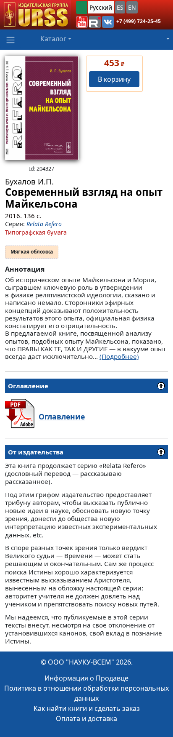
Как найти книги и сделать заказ (87, 708)
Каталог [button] (53, 38)
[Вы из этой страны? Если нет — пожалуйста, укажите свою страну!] (81, 7)
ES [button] (120, 7)
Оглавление (62, 416)
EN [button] (132, 7)
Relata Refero (44, 224)
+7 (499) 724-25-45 (138, 21)
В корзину (114, 79)
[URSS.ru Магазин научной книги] (35, 14)
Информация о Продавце (86, 678)
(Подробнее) (119, 356)
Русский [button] (100, 7)
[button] (82, 22)
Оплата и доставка (86, 718)
